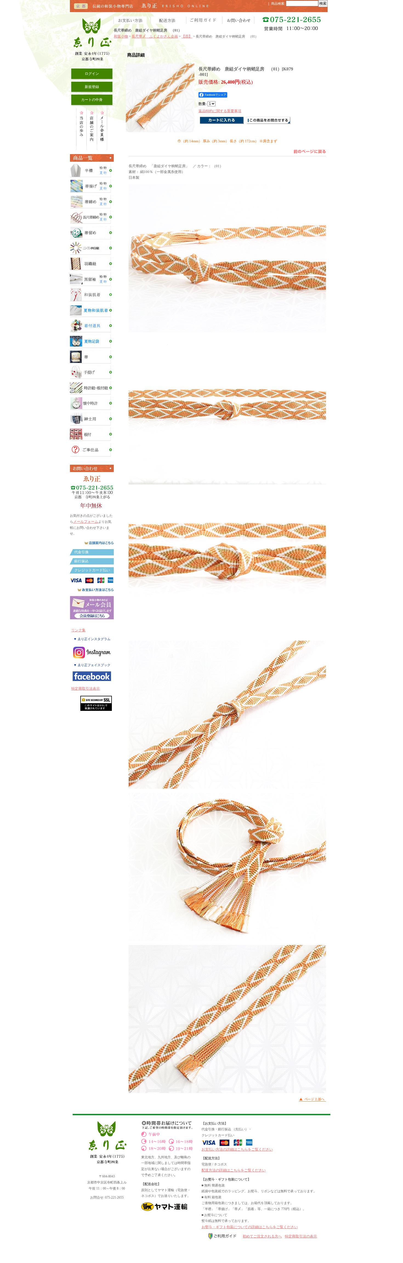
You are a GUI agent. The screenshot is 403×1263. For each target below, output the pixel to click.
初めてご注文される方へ (262, 1236)
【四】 (186, 36)
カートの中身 (92, 100)
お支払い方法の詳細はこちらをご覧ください (237, 1149)
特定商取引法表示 (85, 688)
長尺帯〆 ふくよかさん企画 (155, 36)
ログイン (92, 74)
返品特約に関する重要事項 (219, 111)
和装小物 (121, 36)
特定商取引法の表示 (301, 1236)
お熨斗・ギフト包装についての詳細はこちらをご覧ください (250, 1227)
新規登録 (92, 87)
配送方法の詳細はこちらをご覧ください (234, 1170)
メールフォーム (85, 522)
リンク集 (78, 630)
